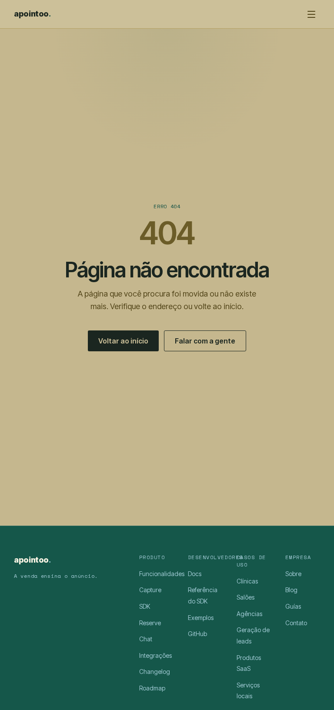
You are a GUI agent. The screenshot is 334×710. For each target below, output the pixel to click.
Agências (249, 613)
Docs (194, 573)
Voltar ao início (123, 341)
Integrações (155, 655)
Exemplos (201, 617)
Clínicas (247, 581)
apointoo (32, 13)
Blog (291, 589)
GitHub (197, 633)
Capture (150, 589)
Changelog (154, 671)
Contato (296, 623)
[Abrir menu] (311, 14)
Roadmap (152, 688)
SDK (144, 606)
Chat (145, 639)
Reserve (150, 623)
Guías (293, 606)
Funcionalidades (161, 573)
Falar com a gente (205, 341)
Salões (245, 597)
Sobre (293, 573)
